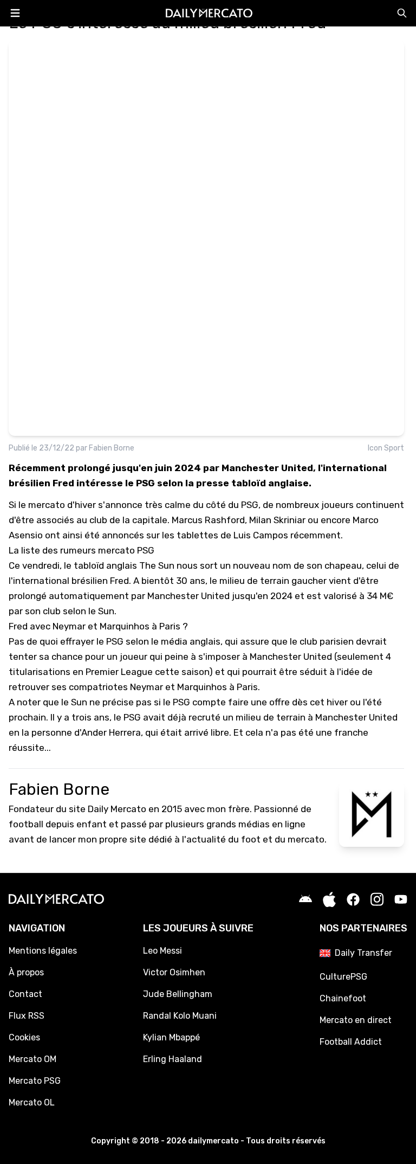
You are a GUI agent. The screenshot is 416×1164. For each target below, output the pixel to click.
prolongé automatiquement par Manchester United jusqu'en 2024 (150, 595)
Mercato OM (32, 1059)
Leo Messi (162, 951)
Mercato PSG (35, 1081)
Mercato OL (32, 1102)
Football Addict (351, 1042)
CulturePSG (343, 977)
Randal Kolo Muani (180, 1016)
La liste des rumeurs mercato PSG (81, 550)
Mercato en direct (356, 1020)
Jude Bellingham (177, 994)
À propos (26, 972)
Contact (25, 994)
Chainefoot (343, 998)
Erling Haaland (172, 1059)
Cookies (24, 1037)
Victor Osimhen (174, 972)
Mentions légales (43, 951)
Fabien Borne (111, 448)
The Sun (156, 565)
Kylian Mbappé (171, 1037)
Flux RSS (26, 1016)
